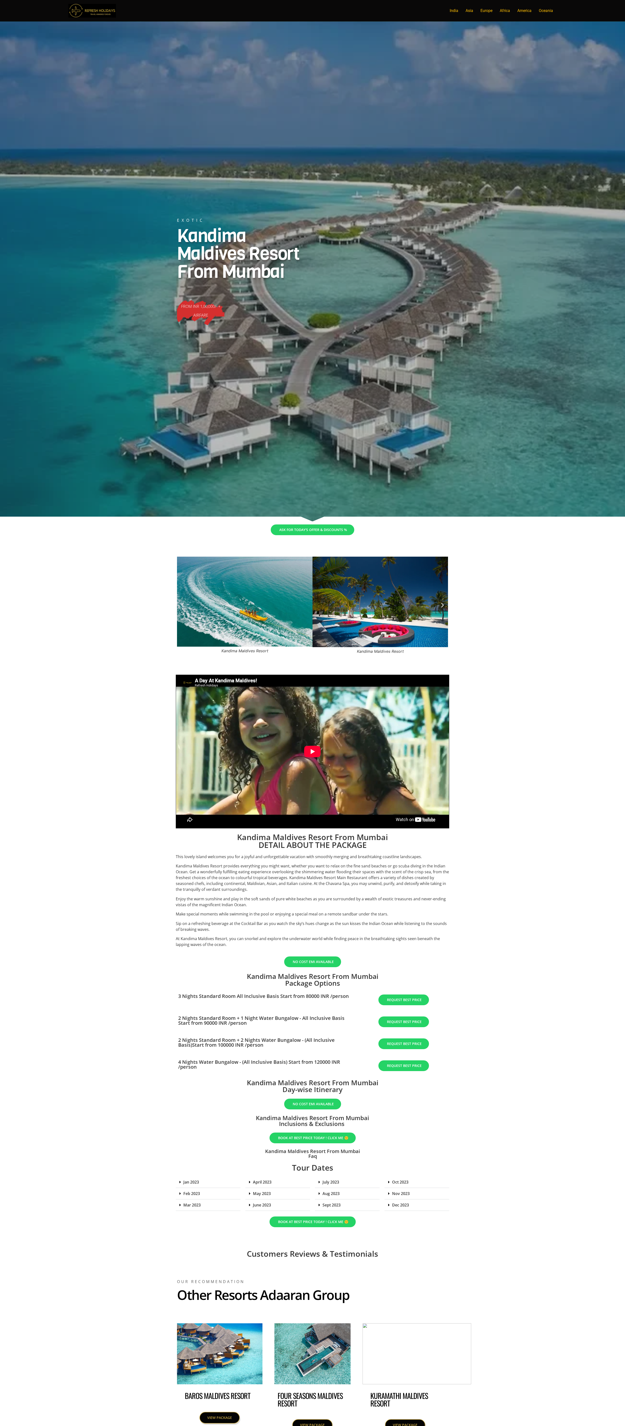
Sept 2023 (332, 1205)
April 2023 (262, 1182)
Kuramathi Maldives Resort (399, 1399)
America (524, 10)
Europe (486, 10)
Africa (505, 10)
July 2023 (331, 1182)
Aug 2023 (331, 1193)
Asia (469, 10)
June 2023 (262, 1205)
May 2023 (262, 1193)
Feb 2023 (191, 1193)
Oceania (546, 10)
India (454, 10)
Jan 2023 (191, 1182)
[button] (182, 605)
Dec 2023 (400, 1205)
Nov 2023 (401, 1193)
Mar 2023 (192, 1205)
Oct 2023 (400, 1182)
